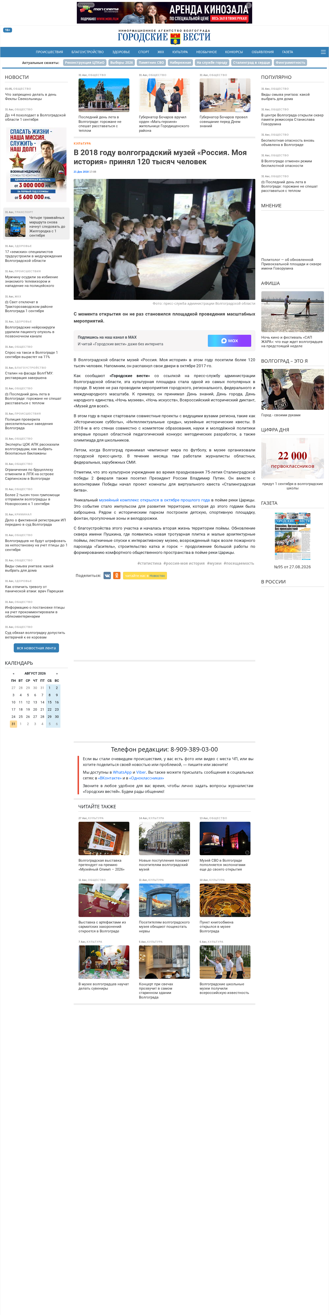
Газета (287, 52)
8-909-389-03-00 (194, 749)
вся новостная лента (36, 648)
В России (273, 581)
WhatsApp (123, 772)
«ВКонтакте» (110, 778)
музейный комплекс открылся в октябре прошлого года (154, 500)
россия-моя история (185, 563)
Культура (180, 52)
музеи (216, 563)
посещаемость (240, 563)
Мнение (271, 205)
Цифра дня (275, 429)
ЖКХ (161, 52)
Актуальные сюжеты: (40, 62)
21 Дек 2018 (81, 171)
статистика (150, 563)
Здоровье (121, 52)
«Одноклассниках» (146, 778)
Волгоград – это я (284, 361)
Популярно (276, 77)
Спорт (143, 52)
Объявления (263, 52)
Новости (17, 77)
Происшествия (49, 52)
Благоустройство (88, 52)
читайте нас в (145, 575)
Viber (141, 772)
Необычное (206, 52)
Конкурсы (234, 52)
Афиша (270, 283)
